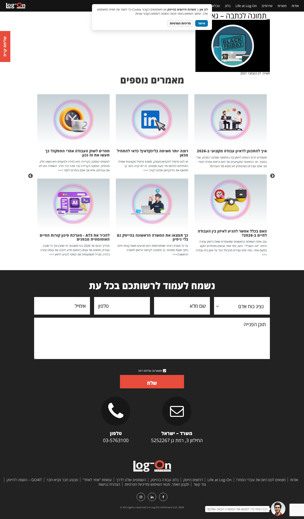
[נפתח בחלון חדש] (163, 497)
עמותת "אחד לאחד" (97, 479)
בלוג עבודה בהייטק (165, 479)
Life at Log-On (246, 6)
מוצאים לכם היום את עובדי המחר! (261, 479)
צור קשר (200, 484)
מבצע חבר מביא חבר (62, 479)
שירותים (267, 6)
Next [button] (31, 175)
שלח (152, 382)
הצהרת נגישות (109, 484)
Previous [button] (273, 175)
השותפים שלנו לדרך (131, 479)
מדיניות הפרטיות (180, 23)
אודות (295, 6)
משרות (282, 6)
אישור (201, 23)
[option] (230, 175)
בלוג (228, 6)
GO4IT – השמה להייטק (24, 479)
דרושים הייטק (193, 479)
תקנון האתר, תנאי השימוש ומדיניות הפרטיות (157, 484)
